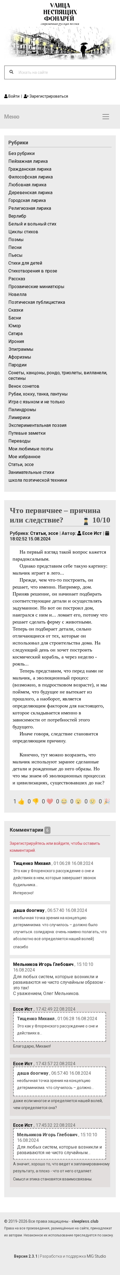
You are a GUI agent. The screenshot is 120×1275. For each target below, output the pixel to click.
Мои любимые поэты (30, 448)
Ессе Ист (91, 533)
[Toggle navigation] (105, 116)
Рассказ (16, 278)
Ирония (16, 341)
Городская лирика (27, 200)
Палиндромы (22, 409)
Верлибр (17, 216)
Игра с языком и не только (36, 401)
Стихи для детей (25, 263)
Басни (14, 318)
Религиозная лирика (29, 208)
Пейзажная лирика (28, 161)
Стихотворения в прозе (32, 271)
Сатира (15, 333)
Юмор (14, 325)
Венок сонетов (23, 386)
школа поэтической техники (37, 480)
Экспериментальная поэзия (37, 425)
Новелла (17, 294)
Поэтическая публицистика (36, 302)
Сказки (15, 310)
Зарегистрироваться (48, 96)
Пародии (17, 365)
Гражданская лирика (29, 169)
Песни (14, 247)
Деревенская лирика (30, 192)
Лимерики (19, 417)
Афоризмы (19, 357)
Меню (12, 116)
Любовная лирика (27, 184)
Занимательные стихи (31, 472)
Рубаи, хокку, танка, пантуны (38, 394)
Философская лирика (30, 177)
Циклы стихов (23, 231)
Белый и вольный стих (32, 224)
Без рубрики (21, 153)
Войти (14, 96)
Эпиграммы (20, 349)
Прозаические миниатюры (36, 286)
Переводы (19, 441)
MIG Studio (96, 1256)
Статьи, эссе (21, 464)
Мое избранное (24, 456)
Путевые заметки (26, 433)
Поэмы (16, 239)
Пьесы (15, 255)
